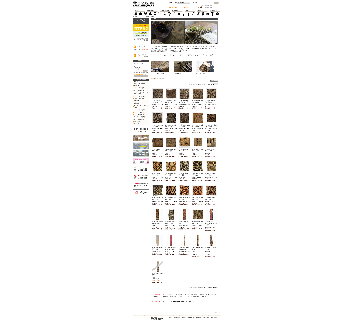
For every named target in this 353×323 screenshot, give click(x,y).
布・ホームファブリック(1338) (141, 106)
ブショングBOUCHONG (157, 73)
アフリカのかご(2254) (139, 90)
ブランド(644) (137, 123)
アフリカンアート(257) (140, 114)
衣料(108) (136, 100)
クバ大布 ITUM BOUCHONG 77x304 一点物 (210, 223)
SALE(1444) (137, 121)
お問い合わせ (214, 317)
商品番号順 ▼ (201, 84)
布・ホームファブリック (145, 16)
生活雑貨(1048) (138, 103)
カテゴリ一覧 (177, 317)
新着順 (195, 84)
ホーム (170, 317)
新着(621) (136, 82)
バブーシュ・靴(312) (139, 96)
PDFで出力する (214, 80)
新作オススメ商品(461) (140, 83)
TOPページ (135, 16)
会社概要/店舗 (191, 317)
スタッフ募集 (206, 317)
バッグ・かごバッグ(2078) (141, 92)
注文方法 (184, 317)
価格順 (190, 84)
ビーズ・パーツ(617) (139, 117)
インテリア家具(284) (139, 112)
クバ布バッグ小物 (200, 73)
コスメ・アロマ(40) (139, 88)
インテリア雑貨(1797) (139, 110)
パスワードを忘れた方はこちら (141, 72)
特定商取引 (198, 317)
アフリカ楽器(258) (139, 119)
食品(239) (136, 85)
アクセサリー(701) (139, 98)
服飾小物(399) (137, 94)
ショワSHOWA (178, 73)
